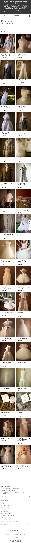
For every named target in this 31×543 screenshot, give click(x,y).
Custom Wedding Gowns (8, 490)
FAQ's (2, 503)
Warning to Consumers (7, 515)
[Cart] (29, 16)
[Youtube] (15, 541)
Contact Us (4, 517)
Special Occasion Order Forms (9, 482)
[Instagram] (13, 541)
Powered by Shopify (21, 534)
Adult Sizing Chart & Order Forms (10, 488)
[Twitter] (18, 541)
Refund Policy (5, 509)
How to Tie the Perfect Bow (9, 484)
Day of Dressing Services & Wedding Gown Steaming (13, 493)
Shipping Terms (5, 511)
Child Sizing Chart (6, 486)
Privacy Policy (5, 507)
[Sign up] (28, 524)
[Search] (4, 16)
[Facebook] (10, 541)
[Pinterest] (20, 541)
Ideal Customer (5, 505)
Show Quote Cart (29, 225)
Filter (4, 31)
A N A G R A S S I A (13, 534)
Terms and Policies (15, 537)
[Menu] (1, 16)
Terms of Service (6, 513)
